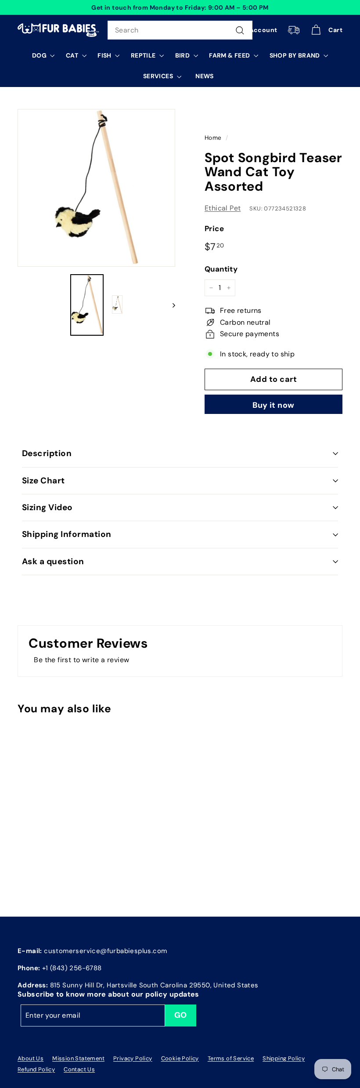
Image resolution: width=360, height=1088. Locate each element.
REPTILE (144, 55)
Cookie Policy (180, 1058)
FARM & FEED (230, 55)
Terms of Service (231, 1058)
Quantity (221, 269)
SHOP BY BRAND (296, 55)
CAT (73, 55)
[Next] (169, 305)
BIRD (183, 55)
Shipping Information (67, 534)
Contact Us (79, 1069)
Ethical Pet (223, 208)
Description (47, 453)
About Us (30, 1058)
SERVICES (159, 76)
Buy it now (273, 405)
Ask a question (53, 561)
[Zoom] (96, 187)
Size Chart (43, 480)
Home (213, 137)
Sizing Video (47, 507)
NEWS (204, 76)
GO (180, 1015)
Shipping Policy (284, 1058)
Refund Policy (36, 1069)
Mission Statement (78, 1058)
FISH (105, 55)
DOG (40, 55)
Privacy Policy (132, 1058)
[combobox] (180, 30)
